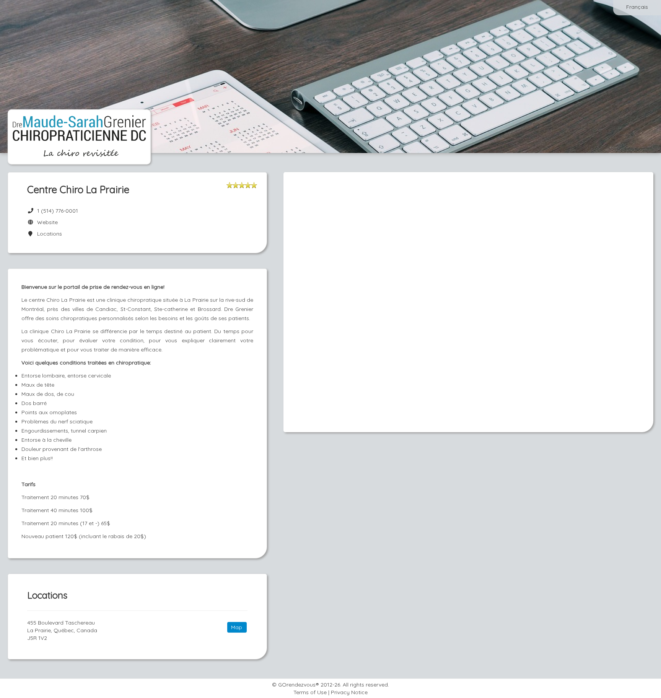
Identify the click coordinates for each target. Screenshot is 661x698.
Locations (48, 233)
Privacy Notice (349, 692)
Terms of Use (310, 692)
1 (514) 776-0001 (57, 210)
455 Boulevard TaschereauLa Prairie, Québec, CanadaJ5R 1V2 (62, 630)
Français (637, 6)
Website (46, 222)
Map (236, 627)
